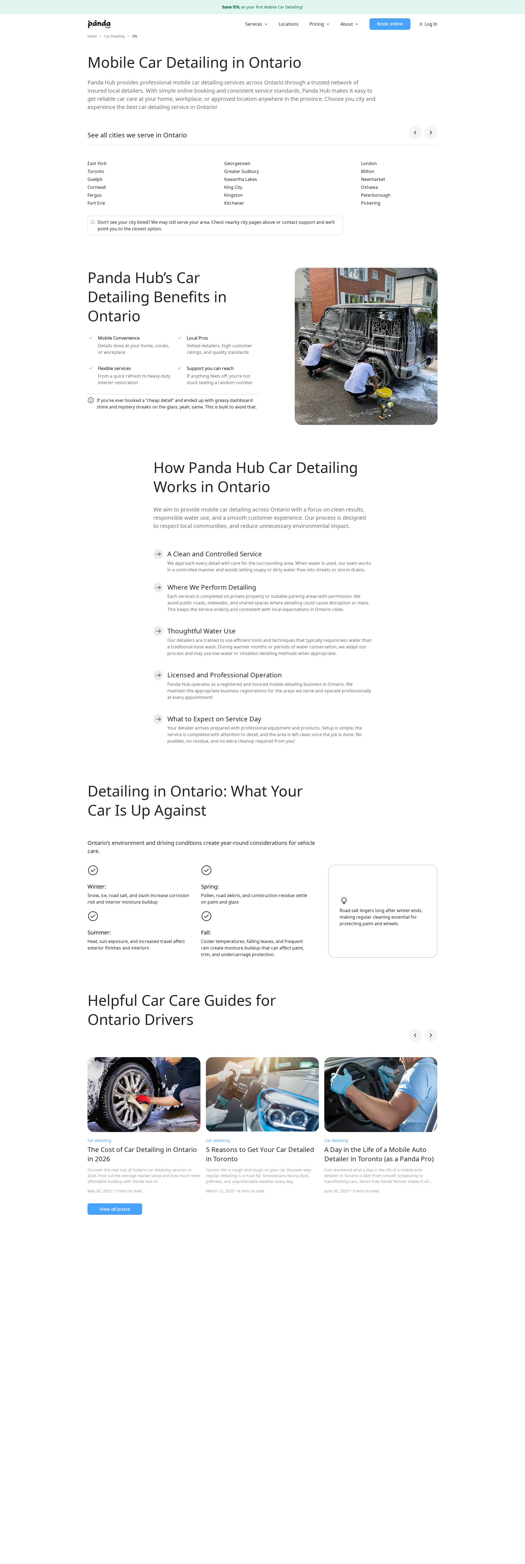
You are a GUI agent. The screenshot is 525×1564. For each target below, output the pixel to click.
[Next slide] (431, 132)
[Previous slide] (415, 132)
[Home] (99, 24)
